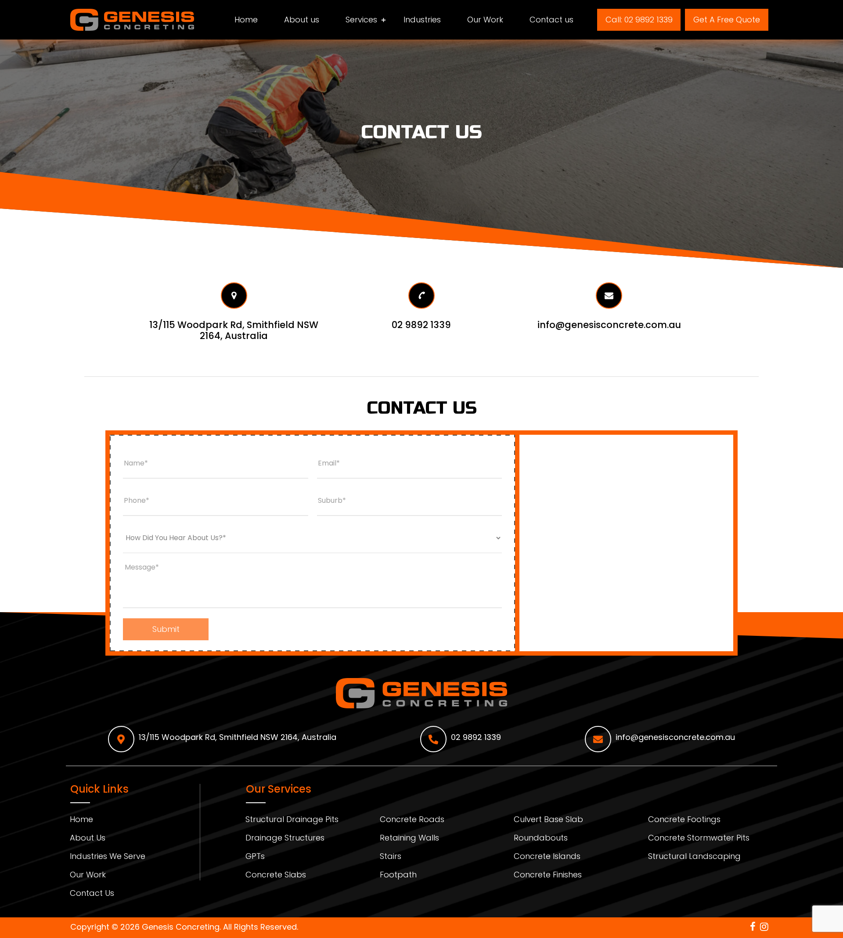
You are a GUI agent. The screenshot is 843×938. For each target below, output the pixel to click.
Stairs (390, 857)
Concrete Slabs (275, 876)
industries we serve (107, 857)
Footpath (398, 876)
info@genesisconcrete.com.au (675, 737)
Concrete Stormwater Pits (698, 839)
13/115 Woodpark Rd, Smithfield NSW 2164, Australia (237, 737)
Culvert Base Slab (548, 820)
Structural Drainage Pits (292, 820)
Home (246, 20)
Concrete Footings (684, 820)
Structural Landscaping (694, 857)
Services (361, 20)
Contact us (551, 20)
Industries (422, 20)
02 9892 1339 (476, 737)
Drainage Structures (284, 839)
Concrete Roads (412, 820)
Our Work (485, 20)
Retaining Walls (409, 839)
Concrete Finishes (548, 876)
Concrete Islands (547, 857)
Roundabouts (541, 839)
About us (301, 20)
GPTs (255, 857)
